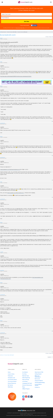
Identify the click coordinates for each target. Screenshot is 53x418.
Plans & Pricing (25, 379)
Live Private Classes (12, 379)
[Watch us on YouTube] (26, 397)
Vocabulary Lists (11, 377)
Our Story (24, 374)
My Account (37, 378)
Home (9, 372)
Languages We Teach (27, 383)
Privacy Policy (22, 27)
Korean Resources (12, 383)
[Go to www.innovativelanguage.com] (26, 410)
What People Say (26, 377)
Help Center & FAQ (39, 372)
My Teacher (10, 385)
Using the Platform (39, 380)
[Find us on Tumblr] (31, 397)
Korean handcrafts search (7, 35)
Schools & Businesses (27, 385)
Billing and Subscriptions (38, 376)
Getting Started (38, 374)
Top (52, 78)
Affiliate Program (26, 388)
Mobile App (10, 386)
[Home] (25, 3)
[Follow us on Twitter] (23, 397)
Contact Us (37, 387)
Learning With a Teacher (38, 385)
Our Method (25, 372)
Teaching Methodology (40, 382)
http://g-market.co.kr (11, 192)
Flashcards (10, 375)
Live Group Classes (12, 381)
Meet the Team (25, 375)
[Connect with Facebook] (34, 25)
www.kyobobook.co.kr (4, 169)
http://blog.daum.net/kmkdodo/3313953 (8, 76)
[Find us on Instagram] (23, 399)
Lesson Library (11, 374)
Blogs (23, 386)
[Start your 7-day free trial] (12, 396)
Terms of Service (40, 415)
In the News (25, 381)
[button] (50, 2)
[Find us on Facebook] (29, 397)
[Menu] (2, 2)
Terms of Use (18, 27)
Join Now (26, 21)
